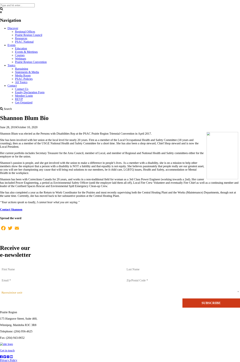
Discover (13, 28)
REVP (19, 99)
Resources (21, 38)
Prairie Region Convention (31, 62)
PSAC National (24, 41)
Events (12, 45)
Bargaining (21, 68)
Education (21, 48)
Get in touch (7, 350)
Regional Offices (25, 31)
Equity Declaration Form (29, 92)
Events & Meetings (26, 51)
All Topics (21, 82)
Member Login (24, 95)
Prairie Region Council (28, 35)
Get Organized (23, 102)
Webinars (20, 58)
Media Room (23, 75)
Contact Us (21, 89)
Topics (11, 65)
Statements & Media (27, 72)
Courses (20, 55)
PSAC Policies (24, 78)
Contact (12, 85)
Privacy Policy (8, 360)
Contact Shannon (11, 209)
